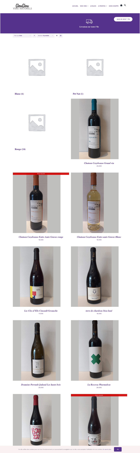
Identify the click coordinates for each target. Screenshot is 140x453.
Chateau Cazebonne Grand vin (99, 163)
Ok (118, 449)
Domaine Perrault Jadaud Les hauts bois (41, 384)
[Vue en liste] (60, 35)
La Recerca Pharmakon (99, 384)
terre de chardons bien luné (99, 310)
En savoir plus (107, 449)
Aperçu (103, 129)
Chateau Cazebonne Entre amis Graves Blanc (99, 237)
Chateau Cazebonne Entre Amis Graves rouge (41, 237)
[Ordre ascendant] (34, 36)
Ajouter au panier (90, 129)
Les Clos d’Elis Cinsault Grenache (41, 310)
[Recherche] (125, 5)
